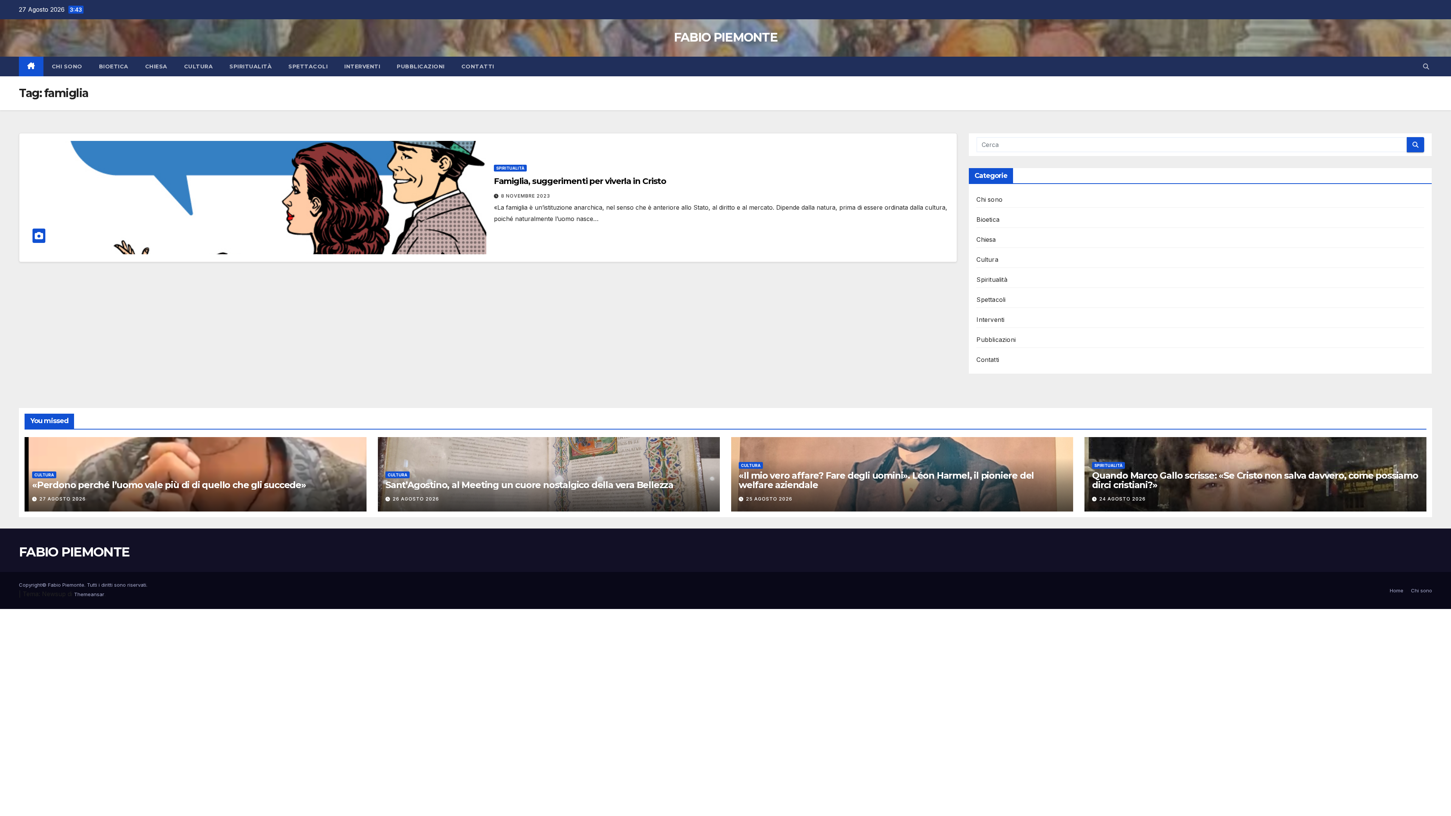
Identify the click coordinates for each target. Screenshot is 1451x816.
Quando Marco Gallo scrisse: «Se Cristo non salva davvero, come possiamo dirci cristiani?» (1255, 480)
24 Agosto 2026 (1122, 499)
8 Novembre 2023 (525, 196)
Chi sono (67, 66)
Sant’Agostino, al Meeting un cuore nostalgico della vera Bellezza (529, 484)
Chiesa (156, 66)
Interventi (362, 66)
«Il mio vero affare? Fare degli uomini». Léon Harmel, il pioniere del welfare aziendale (886, 480)
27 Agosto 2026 (62, 499)
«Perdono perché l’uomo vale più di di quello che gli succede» (169, 484)
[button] (1426, 66)
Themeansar (89, 594)
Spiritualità (250, 66)
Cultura (198, 66)
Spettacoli (308, 66)
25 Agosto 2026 (769, 499)
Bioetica (113, 66)
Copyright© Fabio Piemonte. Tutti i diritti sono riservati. (83, 585)
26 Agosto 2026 (416, 499)
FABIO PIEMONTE (725, 37)
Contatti (477, 66)
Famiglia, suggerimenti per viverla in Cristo (580, 181)
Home (1396, 590)
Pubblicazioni (421, 66)
